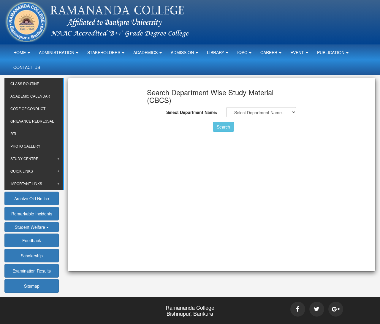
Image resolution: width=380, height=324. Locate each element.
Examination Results (31, 271)
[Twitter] (316, 309)
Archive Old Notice (31, 198)
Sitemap (31, 286)
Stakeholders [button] (104, 52)
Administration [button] (57, 52)
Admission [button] (183, 52)
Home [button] (20, 52)
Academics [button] (146, 52)
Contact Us (26, 67)
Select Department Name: (191, 112)
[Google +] (335, 309)
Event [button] (297, 52)
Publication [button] (331, 52)
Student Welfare (30, 227)
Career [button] (269, 52)
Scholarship (32, 256)
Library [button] (216, 52)
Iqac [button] (242, 52)
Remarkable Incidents (31, 214)
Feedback (31, 240)
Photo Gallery (25, 146)
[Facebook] (297, 309)
